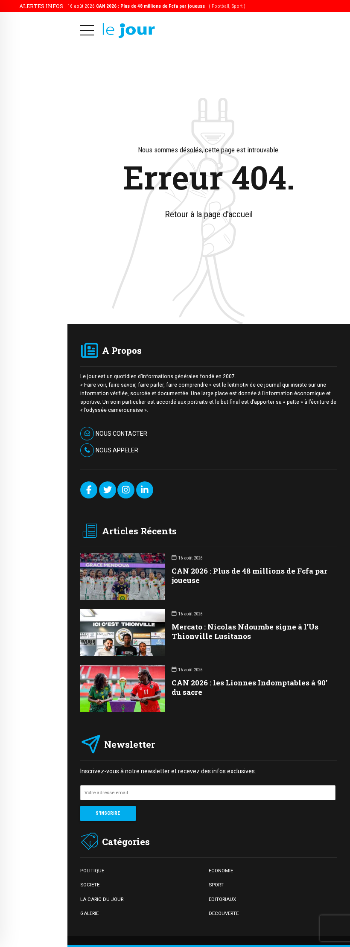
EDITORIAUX (222, 899)
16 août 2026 (156, 6)
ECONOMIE (221, 871)
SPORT (216, 885)
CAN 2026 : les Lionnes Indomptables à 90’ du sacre (249, 687)
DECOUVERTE (224, 913)
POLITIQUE (92, 871)
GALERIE (89, 913)
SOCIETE (89, 885)
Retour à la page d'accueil (209, 214)
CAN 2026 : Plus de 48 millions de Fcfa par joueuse (249, 575)
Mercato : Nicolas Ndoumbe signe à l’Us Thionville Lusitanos (245, 631)
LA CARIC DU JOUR (101, 899)
